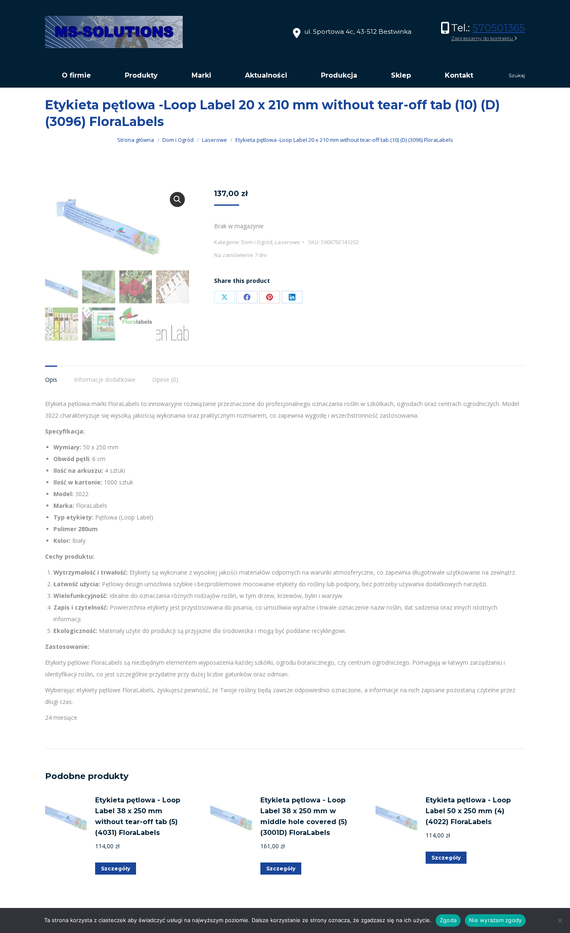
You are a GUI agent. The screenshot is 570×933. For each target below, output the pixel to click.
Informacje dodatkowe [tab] (105, 379)
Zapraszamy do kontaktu (482, 38)
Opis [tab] (51, 379)
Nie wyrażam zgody (495, 920)
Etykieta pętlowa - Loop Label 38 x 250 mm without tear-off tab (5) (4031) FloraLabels (137, 816)
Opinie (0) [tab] (165, 379)
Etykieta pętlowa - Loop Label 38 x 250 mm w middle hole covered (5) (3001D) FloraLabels (303, 816)
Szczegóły (115, 868)
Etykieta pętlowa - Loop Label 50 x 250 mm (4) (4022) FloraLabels (468, 811)
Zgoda (448, 920)
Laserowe (287, 242)
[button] (177, 199)
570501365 (498, 28)
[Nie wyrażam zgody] (559, 920)
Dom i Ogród (256, 242)
